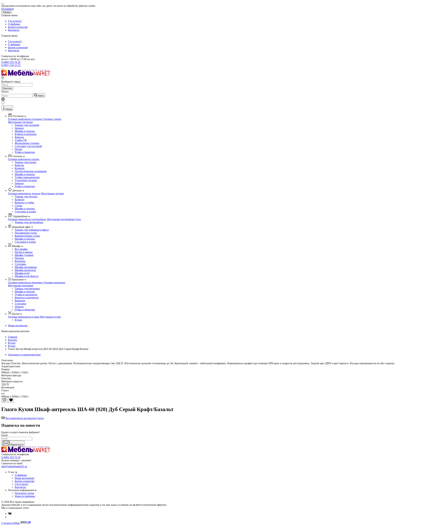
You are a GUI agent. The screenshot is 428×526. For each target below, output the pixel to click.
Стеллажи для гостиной (28, 146)
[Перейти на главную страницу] (25, 74)
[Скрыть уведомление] (2, 3)
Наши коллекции (18, 325)
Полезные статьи (24, 493)
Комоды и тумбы (24, 202)
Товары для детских (26, 196)
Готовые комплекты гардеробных (27, 219)
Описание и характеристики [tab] (24, 354)
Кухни (18, 319)
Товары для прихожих (27, 288)
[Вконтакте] (10, 513)
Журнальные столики (27, 143)
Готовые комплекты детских (24, 193)
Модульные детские (52, 193)
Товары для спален (25, 162)
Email (4, 435)
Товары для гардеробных (29, 222)
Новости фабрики (25, 496)
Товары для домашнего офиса (32, 229)
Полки (18, 149)
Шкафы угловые (24, 255)
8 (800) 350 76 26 (10, 62)
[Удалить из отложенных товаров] (11, 400)
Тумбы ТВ (21, 140)
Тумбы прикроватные (27, 177)
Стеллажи (20, 264)
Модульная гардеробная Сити (64, 219)
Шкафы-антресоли (25, 270)
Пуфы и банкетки (25, 152)
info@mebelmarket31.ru (14, 466)
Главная (12, 336)
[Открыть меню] (2, 69)
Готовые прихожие (54, 282)
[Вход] (3, 100)
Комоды (19, 137)
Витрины (20, 261)
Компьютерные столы (27, 235)
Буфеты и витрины (25, 134)
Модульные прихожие (20, 285)
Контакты (13, 30)
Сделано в (10, 523)
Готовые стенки (52, 119)
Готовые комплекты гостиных (25, 119)
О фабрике (14, 24)
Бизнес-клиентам (18, 27)
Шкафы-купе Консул (26, 276)
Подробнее (7, 8)
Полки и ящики (24, 252)
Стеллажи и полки (25, 211)
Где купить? (15, 21)
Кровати (19, 168)
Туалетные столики (26, 180)
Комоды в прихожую (27, 297)
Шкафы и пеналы (25, 131)
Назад (9, 109)
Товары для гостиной (27, 125)
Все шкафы (21, 249)
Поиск (5, 91)
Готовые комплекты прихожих (25, 282)
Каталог (12, 339)
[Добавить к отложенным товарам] (4, 400)
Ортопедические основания (30, 171)
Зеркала (19, 128)
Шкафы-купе (22, 273)
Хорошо (7, 12)
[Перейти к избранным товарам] (3, 103)
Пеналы (19, 258)
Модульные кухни (50, 316)
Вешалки (20, 300)
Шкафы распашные (26, 267)
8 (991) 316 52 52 (10, 65)
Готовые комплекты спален (23, 159)
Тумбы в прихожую (26, 294)
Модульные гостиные (20, 122)
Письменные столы (26, 232)
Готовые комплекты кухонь (23, 316)
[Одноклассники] (9, 516)
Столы (18, 205)
